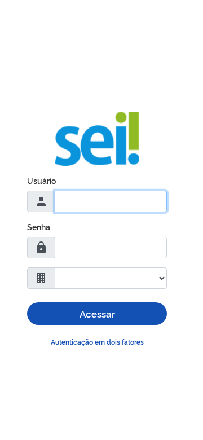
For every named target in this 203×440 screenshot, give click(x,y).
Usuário (41, 180)
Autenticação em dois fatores (97, 341)
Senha (38, 226)
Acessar (97, 313)
